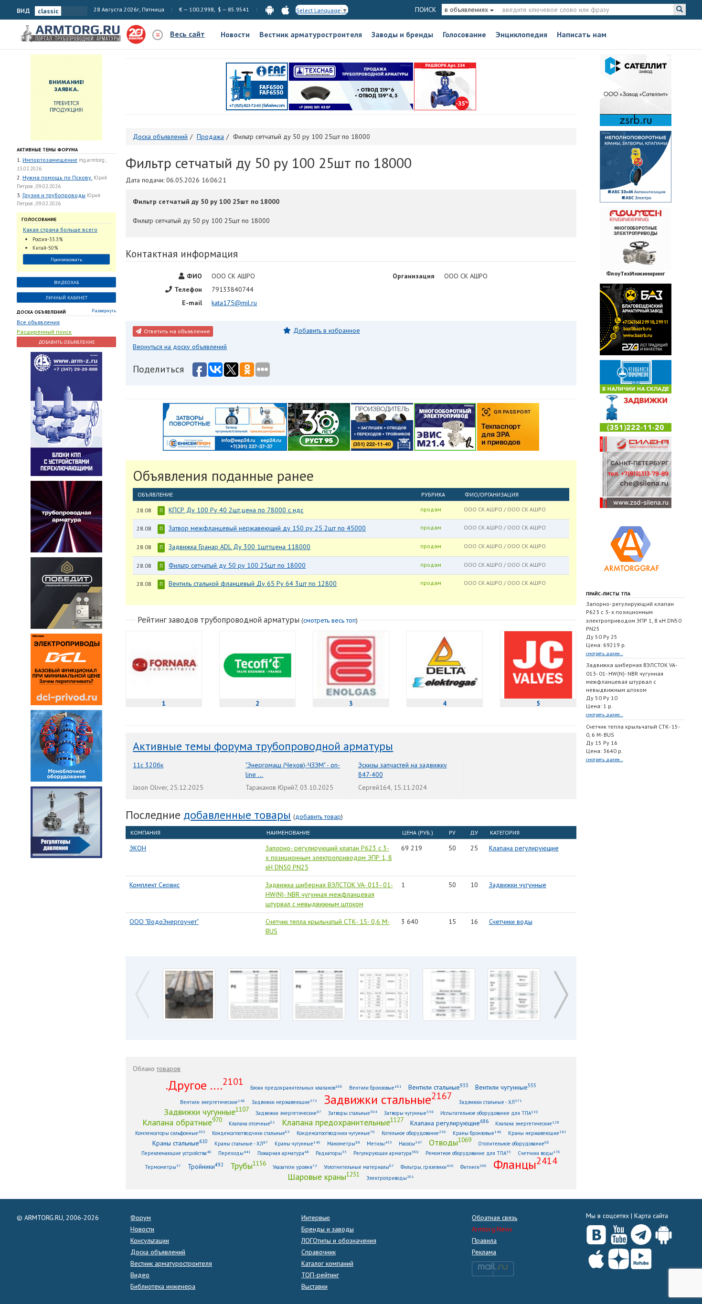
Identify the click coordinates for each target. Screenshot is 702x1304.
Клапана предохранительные (343, 1122)
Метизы (379, 1143)
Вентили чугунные (505, 1087)
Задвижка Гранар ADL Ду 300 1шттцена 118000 (239, 546)
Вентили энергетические (212, 1101)
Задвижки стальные (388, 1099)
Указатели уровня (295, 1166)
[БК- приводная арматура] (66, 668)
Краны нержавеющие (537, 1132)
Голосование (464, 34)
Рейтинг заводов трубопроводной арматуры (218, 620)
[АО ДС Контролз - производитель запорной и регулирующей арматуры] (66, 515)
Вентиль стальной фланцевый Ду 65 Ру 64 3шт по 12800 (253, 583)
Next (559, 975)
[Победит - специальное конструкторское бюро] (66, 592)
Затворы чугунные (409, 1112)
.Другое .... (205, 1085)
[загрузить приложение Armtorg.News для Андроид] (269, 9)
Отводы (450, 1142)
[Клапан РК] (319, 994)
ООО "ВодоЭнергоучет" (164, 921)
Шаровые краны (323, 1176)
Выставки (314, 1286)
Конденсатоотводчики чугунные (336, 1132)
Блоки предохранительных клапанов (296, 1087)
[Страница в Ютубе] (618, 1232)
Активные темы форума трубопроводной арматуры (263, 746)
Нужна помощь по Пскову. (57, 177)
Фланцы (525, 1164)
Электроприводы (390, 1177)
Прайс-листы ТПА (608, 594)
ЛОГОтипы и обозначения (338, 1240)
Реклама (484, 1252)
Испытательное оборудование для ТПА (489, 1112)
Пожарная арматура (283, 1152)
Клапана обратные (182, 1122)
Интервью (315, 1217)
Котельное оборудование (414, 1132)
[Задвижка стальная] (514, 994)
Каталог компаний (327, 1263)
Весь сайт (187, 34)
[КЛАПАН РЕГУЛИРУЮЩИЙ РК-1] (254, 994)
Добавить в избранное (326, 330)
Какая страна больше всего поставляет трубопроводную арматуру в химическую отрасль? (62, 230)
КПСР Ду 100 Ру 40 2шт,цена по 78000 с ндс (236, 510)
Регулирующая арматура (386, 1152)
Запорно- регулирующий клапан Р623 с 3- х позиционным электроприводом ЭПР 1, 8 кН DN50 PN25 (329, 857)
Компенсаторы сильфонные (170, 1132)
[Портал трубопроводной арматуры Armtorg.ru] (72, 34)
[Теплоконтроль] (66, 821)
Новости (235, 34)
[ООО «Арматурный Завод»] (66, 413)
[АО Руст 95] (319, 426)
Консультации (149, 1240)
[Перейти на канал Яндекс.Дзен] (618, 1257)
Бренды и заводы (327, 1229)
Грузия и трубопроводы (53, 195)
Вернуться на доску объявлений (180, 346)
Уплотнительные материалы (359, 1166)
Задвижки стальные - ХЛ (490, 1101)
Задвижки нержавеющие (284, 1101)
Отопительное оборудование (513, 1143)
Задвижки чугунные (517, 884)
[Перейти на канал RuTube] (641, 1257)
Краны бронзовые (477, 1132)
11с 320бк (148, 765)
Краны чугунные (297, 1143)
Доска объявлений (41, 312)
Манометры (343, 1143)
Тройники (205, 1166)
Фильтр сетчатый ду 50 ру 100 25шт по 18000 (237, 565)
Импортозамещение (49, 159)
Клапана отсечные (252, 1123)
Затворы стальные (352, 1112)
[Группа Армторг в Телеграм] (641, 1232)
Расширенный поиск (44, 331)
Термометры (163, 1166)
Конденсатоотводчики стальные (251, 1132)
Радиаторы (331, 1152)
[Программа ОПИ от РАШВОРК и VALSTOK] (445, 86)
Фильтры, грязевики (427, 1166)
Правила (484, 1240)
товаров (169, 1068)
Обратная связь (494, 1217)
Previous (140, 975)
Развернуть (104, 310)
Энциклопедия (521, 34)
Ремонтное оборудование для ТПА (468, 1152)
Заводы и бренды (402, 34)
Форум (140, 1217)
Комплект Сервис (154, 884)
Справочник (318, 1252)
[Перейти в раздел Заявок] (66, 97)
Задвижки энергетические (288, 1112)
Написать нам (581, 34)
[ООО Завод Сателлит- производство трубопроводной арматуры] (635, 89)
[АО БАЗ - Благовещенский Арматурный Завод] (635, 319)
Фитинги (473, 1166)
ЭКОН (137, 848)
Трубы (248, 1165)
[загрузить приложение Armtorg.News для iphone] (285, 9)
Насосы (410, 1143)
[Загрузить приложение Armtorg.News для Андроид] (663, 1232)
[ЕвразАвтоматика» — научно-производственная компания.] (445, 426)
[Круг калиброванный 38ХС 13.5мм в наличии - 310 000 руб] (189, 994)
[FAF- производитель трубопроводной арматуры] (257, 86)
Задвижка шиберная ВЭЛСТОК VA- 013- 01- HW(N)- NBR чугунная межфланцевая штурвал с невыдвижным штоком (329, 894)
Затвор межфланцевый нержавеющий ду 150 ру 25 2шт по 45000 (267, 528)
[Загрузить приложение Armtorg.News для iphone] (596, 1257)
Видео (139, 1275)
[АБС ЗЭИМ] (635, 166)
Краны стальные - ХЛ (241, 1143)
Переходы (234, 1152)
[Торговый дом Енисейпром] (225, 426)
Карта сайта (651, 1215)
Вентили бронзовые (375, 1087)
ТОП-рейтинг (320, 1275)
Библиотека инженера (162, 1286)
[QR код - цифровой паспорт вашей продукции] (508, 426)
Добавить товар (318, 816)
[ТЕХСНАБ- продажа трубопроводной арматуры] (351, 86)
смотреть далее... (604, 653)
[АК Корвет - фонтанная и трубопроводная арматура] (66, 745)
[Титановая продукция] (449, 994)
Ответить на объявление (177, 331)
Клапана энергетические (527, 1123)
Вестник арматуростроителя (310, 34)
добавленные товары (237, 814)
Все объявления (38, 322)
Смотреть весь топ (329, 620)
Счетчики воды (510, 921)
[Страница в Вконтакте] (596, 1232)
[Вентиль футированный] (384, 994)
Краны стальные (180, 1142)
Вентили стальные (438, 1087)
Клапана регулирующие (524, 848)
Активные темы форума (47, 150)
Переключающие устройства (176, 1152)
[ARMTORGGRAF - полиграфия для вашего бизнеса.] (635, 548)
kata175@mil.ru (234, 302)
